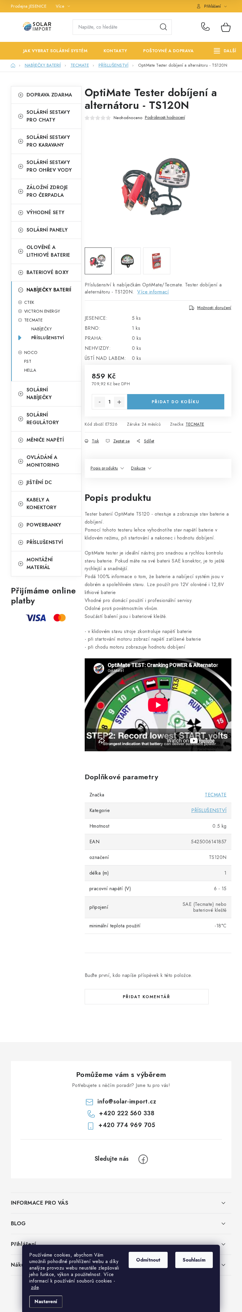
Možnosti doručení (214, 308)
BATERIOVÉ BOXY (48, 272)
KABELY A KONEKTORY (42, 503)
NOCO (31, 352)
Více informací (153, 291)
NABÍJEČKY (41, 329)
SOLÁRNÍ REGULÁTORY (43, 418)
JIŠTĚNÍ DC (39, 482)
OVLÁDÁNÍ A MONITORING (43, 461)
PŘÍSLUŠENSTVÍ (47, 338)
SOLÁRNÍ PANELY (47, 230)
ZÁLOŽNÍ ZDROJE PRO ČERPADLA (47, 191)
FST (28, 361)
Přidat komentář (146, 997)
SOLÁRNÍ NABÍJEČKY (39, 393)
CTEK (29, 302)
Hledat (163, 27)
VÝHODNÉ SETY (46, 212)
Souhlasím (194, 1260)
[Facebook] (143, 1159)
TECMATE (33, 320)
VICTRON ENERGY (42, 311)
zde (35, 1287)
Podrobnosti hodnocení (165, 117)
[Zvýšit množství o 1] (119, 402)
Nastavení (46, 1301)
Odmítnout (148, 1260)
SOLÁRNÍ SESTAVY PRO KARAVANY (48, 141)
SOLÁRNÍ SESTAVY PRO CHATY (48, 116)
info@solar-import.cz (126, 1101)
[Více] (225, 51)
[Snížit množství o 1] (99, 402)
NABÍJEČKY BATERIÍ (49, 289)
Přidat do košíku (176, 402)
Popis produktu (104, 468)
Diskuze (138, 468)
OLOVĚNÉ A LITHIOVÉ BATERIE (48, 251)
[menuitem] (51, 51)
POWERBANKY (44, 524)
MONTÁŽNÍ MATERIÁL (40, 563)
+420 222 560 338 (206, 27)
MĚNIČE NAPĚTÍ (45, 440)
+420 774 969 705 (127, 1125)
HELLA (30, 370)
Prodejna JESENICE (29, 6)
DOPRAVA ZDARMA (49, 94)
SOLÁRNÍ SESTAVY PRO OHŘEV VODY (49, 166)
